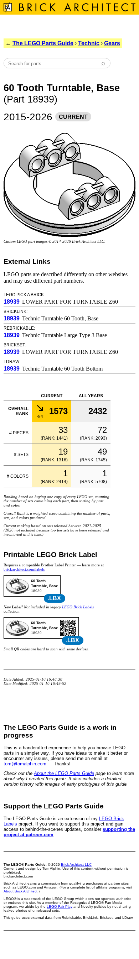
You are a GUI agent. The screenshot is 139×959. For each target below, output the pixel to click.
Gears (112, 43)
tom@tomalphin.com (25, 763)
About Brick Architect (20, 891)
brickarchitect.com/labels (24, 569)
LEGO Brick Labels (78, 607)
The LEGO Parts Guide (42, 43)
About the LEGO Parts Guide (64, 773)
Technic (88, 43)
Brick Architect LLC (76, 864)
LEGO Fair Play (59, 906)
